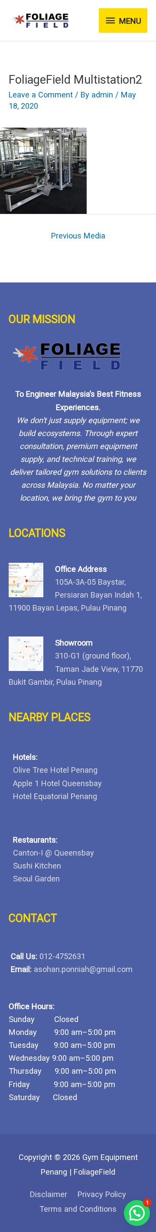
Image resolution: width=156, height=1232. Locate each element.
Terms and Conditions (78, 1208)
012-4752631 (62, 956)
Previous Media (78, 235)
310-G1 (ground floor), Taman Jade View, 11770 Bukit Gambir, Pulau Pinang (76, 668)
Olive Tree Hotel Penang (55, 769)
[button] (137, 1213)
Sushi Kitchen (37, 865)
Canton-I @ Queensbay (53, 852)
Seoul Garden (36, 878)
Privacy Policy (102, 1194)
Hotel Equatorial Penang (55, 796)
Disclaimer (48, 1194)
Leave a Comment (41, 94)
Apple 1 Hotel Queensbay (57, 783)
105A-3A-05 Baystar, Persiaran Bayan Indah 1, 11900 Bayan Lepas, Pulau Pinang (75, 594)
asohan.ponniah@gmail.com (83, 969)
